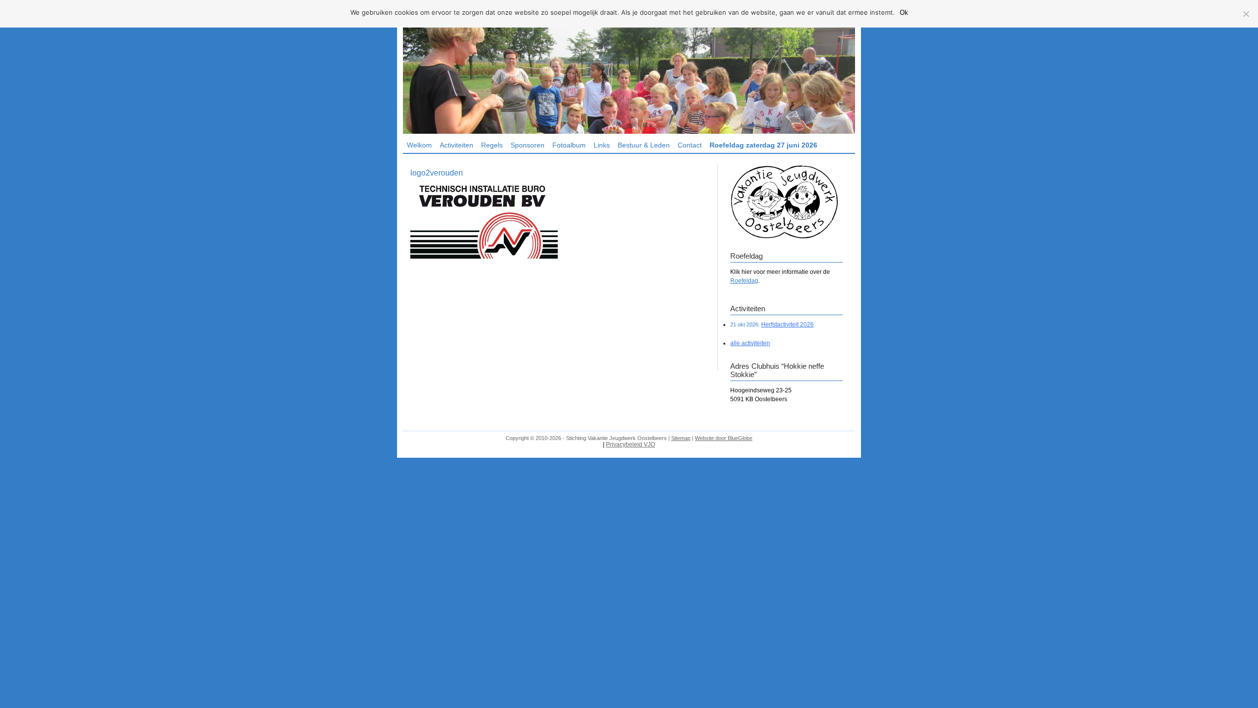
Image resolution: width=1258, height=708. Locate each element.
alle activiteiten (750, 343)
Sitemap (680, 438)
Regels (492, 145)
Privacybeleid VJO (630, 444)
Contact (690, 145)
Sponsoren (527, 145)
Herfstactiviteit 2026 (787, 324)
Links (602, 145)
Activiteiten (456, 145)
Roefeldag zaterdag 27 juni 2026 (763, 145)
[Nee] (1246, 14)
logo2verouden (436, 173)
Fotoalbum (569, 145)
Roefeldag (744, 280)
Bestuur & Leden (644, 145)
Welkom (419, 145)
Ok (904, 12)
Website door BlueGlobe (723, 438)
